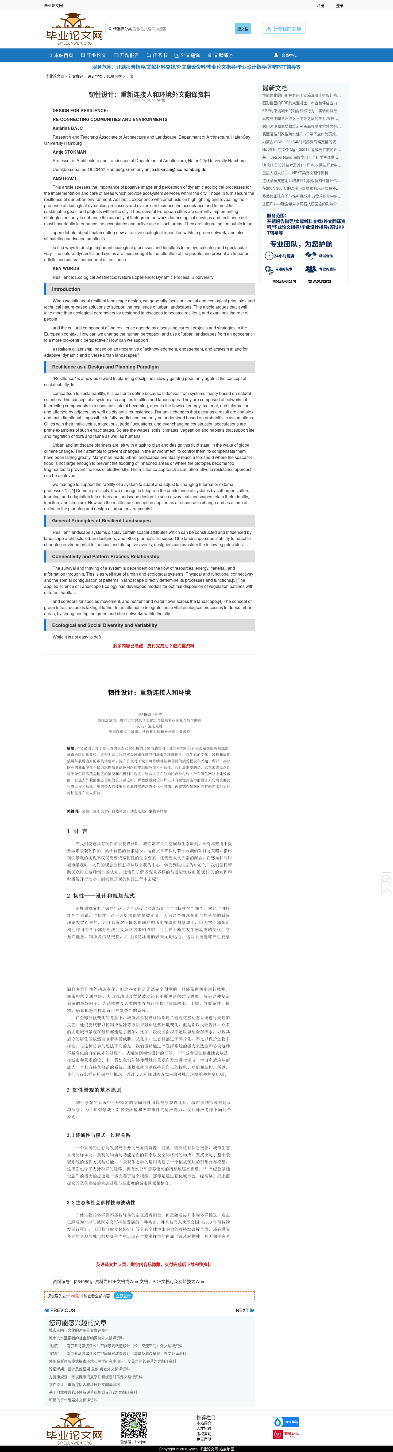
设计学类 (95, 76)
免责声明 (203, 1439)
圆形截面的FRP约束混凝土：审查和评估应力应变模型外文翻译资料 (318, 102)
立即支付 (123, 1295)
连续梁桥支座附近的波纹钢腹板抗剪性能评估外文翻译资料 (311, 180)
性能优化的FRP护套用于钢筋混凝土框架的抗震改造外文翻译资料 (316, 95)
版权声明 (203, 1433)
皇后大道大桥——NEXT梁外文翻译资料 (295, 172)
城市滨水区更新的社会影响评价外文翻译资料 (86, 1337)
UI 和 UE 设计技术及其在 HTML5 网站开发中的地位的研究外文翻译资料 (322, 165)
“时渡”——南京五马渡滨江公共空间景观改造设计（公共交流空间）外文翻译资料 (116, 1345)
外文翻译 (187, 54)
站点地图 (226, 1448)
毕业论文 (93, 54)
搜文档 (242, 28)
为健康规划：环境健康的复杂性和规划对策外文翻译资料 (95, 1376)
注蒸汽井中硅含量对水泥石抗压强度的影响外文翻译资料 (309, 203)
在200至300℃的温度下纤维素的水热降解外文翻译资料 (308, 188)
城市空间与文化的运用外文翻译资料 (79, 1330)
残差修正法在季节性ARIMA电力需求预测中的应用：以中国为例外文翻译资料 (326, 196)
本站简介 (203, 1423)
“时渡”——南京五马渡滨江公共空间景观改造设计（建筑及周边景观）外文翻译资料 (117, 1353)
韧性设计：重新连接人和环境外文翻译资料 (84, 1384)
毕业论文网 (54, 76)
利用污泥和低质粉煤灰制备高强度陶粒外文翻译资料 (305, 126)
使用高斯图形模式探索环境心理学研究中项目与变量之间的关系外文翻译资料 (112, 1361)
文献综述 (220, 54)
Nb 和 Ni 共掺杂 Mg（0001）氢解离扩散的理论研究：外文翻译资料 (318, 149)
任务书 (157, 54)
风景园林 (114, 76)
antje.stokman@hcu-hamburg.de (175, 169)
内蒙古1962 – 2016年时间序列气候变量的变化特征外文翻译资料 (316, 141)
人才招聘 (203, 1428)
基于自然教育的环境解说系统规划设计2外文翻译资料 (93, 1392)
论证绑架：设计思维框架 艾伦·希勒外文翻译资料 (89, 1368)
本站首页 (60, 54)
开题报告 (126, 54)
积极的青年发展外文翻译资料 (73, 1399)
